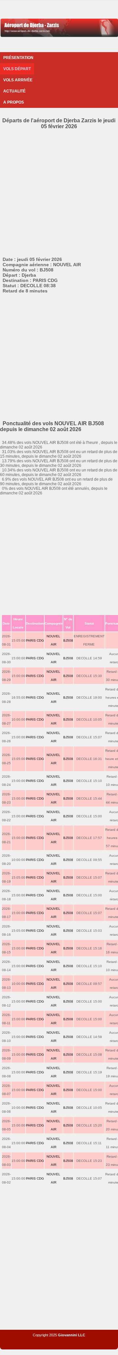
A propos (13, 102)
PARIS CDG (35, 640)
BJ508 (68, 640)
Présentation (18, 57)
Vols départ (17, 69)
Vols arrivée (17, 80)
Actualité (14, 91)
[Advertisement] (59, 192)
